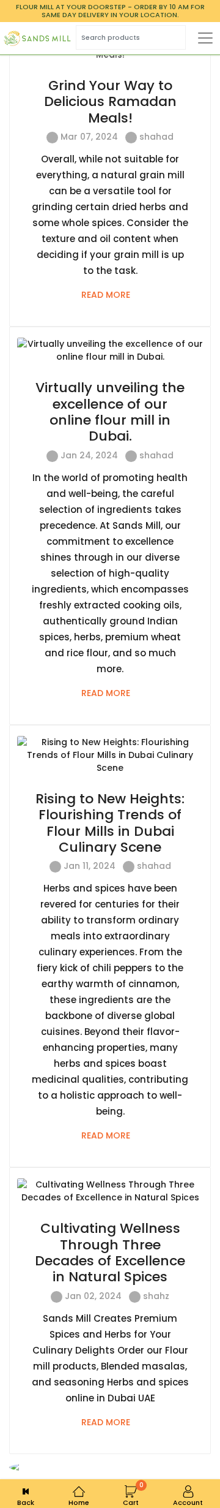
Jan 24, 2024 (88, 455)
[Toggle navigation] (205, 38)
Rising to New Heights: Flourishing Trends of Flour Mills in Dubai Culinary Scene (110, 823)
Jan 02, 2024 (92, 1296)
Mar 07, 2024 (88, 137)
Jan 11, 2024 (88, 866)
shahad (156, 137)
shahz (156, 1296)
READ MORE (107, 295)
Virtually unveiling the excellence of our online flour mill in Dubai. (110, 411)
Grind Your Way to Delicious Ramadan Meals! (110, 101)
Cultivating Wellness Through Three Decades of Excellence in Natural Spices (110, 1252)
